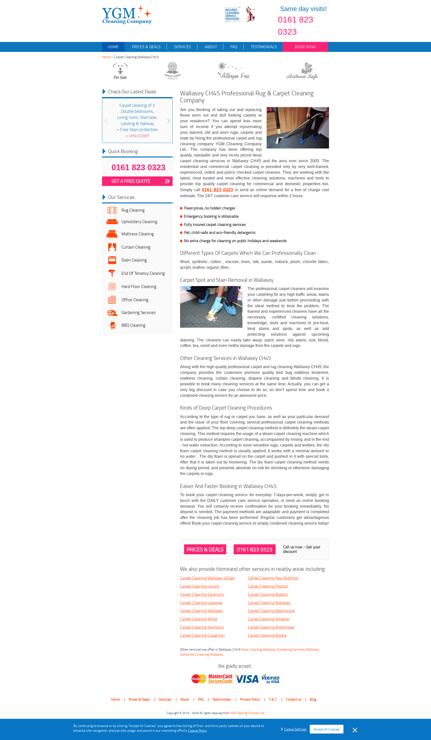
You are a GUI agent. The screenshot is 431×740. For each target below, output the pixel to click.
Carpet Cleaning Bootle (267, 635)
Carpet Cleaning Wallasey (269, 602)
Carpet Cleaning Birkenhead (271, 627)
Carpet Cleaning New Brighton (273, 578)
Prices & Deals (146, 46)
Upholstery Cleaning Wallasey (201, 654)
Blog (313, 699)
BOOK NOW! (305, 46)
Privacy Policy (250, 699)
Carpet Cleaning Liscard (199, 586)
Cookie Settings (295, 729)
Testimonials (263, 46)
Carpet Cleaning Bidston (268, 594)
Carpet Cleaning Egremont (202, 594)
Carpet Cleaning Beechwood (271, 610)
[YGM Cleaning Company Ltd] (127, 13)
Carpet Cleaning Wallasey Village (207, 578)
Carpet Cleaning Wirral (198, 618)
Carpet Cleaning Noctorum (202, 627)
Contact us (293, 699)
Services (182, 46)
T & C (273, 699)
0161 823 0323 (295, 25)
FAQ (233, 46)
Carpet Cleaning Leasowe (201, 602)
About (210, 46)
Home (113, 46)
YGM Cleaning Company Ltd (247, 713)
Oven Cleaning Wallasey (258, 649)
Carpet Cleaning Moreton (269, 618)
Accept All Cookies (327, 729)
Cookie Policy (197, 730)
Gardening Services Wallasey (298, 649)
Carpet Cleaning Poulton (268, 586)
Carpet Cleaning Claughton (202, 635)
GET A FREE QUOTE (130, 181)
